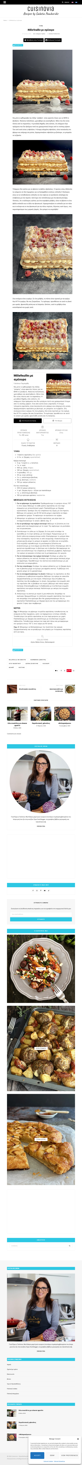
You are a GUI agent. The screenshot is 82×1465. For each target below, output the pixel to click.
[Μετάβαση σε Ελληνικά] (76, 2)
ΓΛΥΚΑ (41, 26)
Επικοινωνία (10, 1374)
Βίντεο (9, 1379)
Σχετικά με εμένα (12, 1369)
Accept (37, 1455)
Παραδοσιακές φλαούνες (41, 723)
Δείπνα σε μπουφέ (32, 663)
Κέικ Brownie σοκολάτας (27, 689)
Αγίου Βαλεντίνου (15, 663)
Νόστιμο (22, 667)
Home (5, 20)
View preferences (69, 1455)
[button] (78, 1439)
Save (7, 55)
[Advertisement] (41, 856)
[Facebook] (6, 46)
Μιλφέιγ (11, 667)
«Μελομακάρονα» (64, 723)
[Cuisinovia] (41, 11)
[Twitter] (6, 51)
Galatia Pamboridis (54, 33)
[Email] (6, 59)
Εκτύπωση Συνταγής (54, 40)
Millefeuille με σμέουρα (17, 659)
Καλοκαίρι (46, 663)
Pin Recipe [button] (58, 421)
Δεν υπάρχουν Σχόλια (39, 33)
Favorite (18, 45)
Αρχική (9, 1364)
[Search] (62, 2)
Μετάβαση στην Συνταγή (34, 40)
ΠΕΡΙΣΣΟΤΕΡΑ (41, 826)
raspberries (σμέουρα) (38, 659)
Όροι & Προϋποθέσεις (14, 1384)
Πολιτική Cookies (48, 1461)
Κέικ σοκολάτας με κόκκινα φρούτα (31, 1410)
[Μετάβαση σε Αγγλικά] (72, 2)
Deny (52, 1455)
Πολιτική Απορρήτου (59, 1461)
